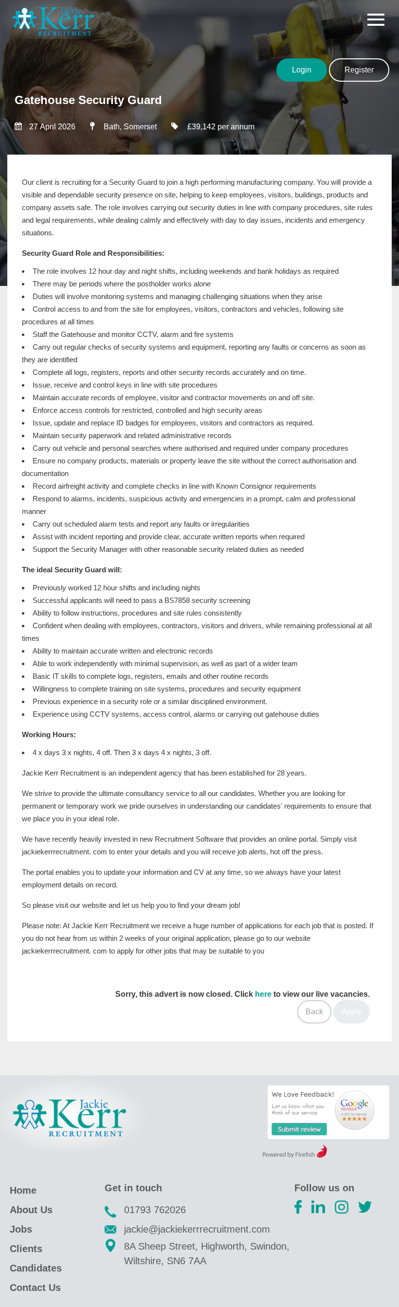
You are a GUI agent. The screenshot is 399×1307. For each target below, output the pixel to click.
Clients (26, 1248)
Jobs (21, 1229)
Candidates (36, 1268)
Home (23, 1190)
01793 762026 (155, 1209)
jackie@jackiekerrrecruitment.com (197, 1229)
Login (301, 70)
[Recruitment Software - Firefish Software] (294, 1155)
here (263, 994)
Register (359, 70)
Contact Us (35, 1287)
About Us (31, 1209)
